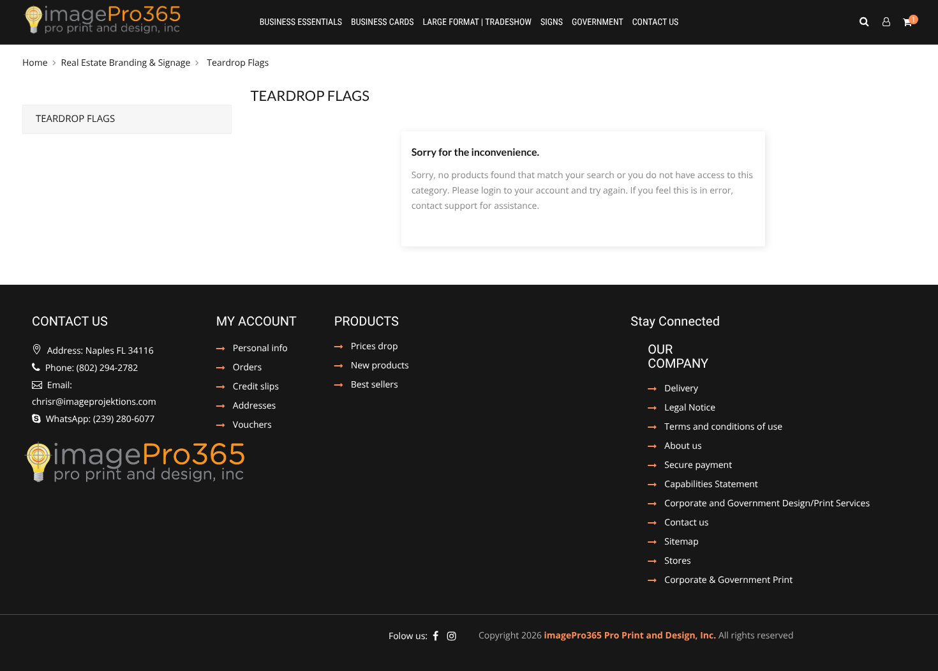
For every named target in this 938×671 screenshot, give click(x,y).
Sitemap (681, 543)
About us (682, 447)
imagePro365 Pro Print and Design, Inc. (630, 636)
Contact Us (655, 22)
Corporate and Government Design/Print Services (758, 504)
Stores (677, 562)
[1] (907, 22)
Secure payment (689, 466)
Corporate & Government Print (720, 581)
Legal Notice (683, 408)
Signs (551, 22)
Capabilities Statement (702, 485)
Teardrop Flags (75, 118)
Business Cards (382, 22)
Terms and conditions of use (715, 428)
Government (597, 22)
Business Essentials (301, 22)
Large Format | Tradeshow (477, 22)
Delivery (681, 389)
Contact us (683, 523)
